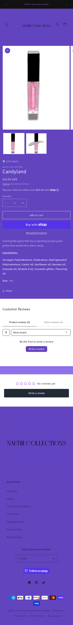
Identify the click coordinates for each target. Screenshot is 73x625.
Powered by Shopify (41, 610)
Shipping (6, 184)
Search (10, 498)
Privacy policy (14, 529)
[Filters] (6, 332)
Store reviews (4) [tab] (53, 322)
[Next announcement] (66, 4)
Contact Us (13, 513)
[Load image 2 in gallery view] (36, 143)
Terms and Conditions (19, 506)
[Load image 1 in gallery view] (13, 143)
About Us (12, 491)
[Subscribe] (53, 559)
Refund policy (14, 537)
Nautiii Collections (23, 610)
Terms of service (37, 616)
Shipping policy (15, 521)
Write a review (36, 349)
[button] (7, 24)
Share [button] (9, 290)
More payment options (36, 232)
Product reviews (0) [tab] (19, 322)
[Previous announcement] (6, 4)
